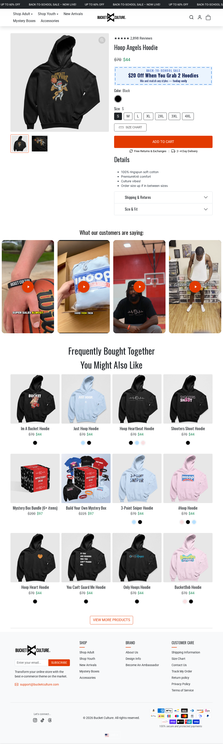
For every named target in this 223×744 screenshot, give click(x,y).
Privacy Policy (181, 684)
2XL (161, 116)
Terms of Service (183, 690)
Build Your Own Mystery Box (86, 508)
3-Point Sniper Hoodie (137, 508)
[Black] (118, 99)
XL (148, 116)
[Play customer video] (28, 286)
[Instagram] (35, 720)
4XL (188, 116)
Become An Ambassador (142, 665)
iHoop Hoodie (188, 508)
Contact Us (179, 665)
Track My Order (182, 671)
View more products (111, 620)
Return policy (180, 677)
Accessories (50, 21)
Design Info (133, 658)
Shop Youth (87, 658)
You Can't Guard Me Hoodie (86, 587)
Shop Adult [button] (21, 14)
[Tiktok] (42, 720)
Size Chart (134, 127)
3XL (174, 116)
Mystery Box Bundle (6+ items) (35, 508)
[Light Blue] (83, 442)
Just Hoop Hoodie (86, 428)
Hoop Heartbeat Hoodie (137, 428)
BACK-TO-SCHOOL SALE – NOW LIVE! (27, 4)
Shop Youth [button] (47, 14)
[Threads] (50, 720)
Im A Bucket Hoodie (35, 428)
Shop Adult (86, 652)
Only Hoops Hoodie (136, 587)
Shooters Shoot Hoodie (188, 428)
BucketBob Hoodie (188, 587)
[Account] (200, 17)
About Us (132, 652)
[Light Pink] (143, 442)
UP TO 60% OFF (69, 4)
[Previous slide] (13, 363)
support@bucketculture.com (39, 684)
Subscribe (59, 662)
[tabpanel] (111, 498)
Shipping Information (186, 652)
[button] (191, 17)
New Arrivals (73, 14)
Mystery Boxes (24, 21)
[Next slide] (210, 363)
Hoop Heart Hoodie (35, 587)
